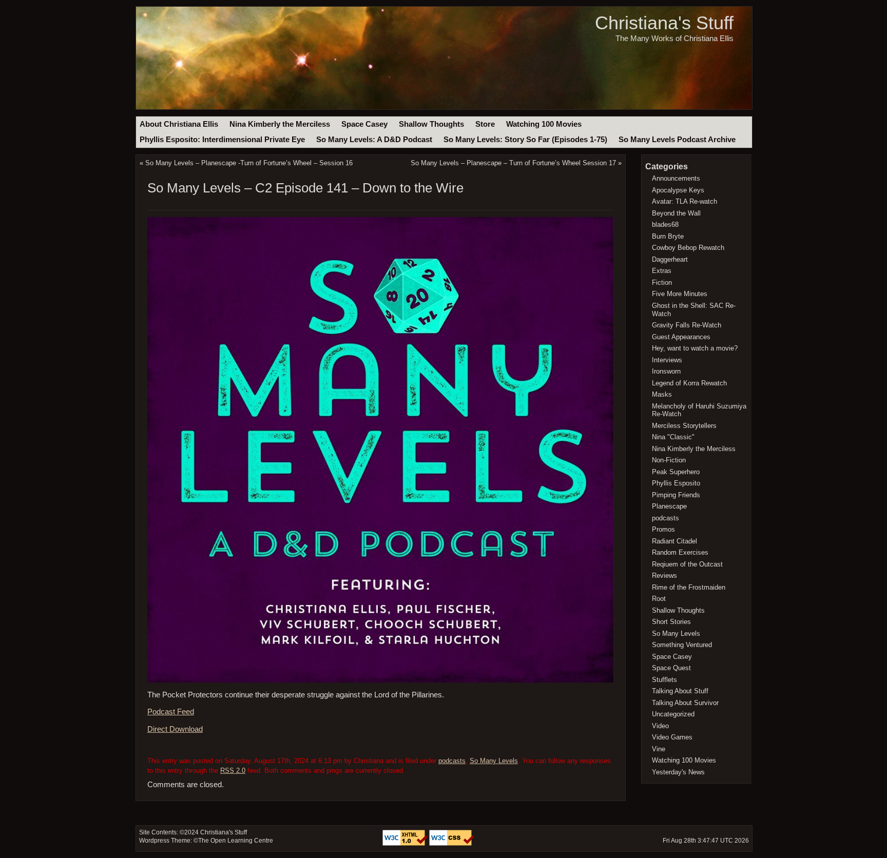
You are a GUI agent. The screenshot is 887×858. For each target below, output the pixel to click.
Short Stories (671, 622)
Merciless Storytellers (684, 426)
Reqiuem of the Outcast (687, 564)
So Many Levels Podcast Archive (677, 139)
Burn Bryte (668, 236)
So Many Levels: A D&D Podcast (374, 139)
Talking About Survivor (685, 703)
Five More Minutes (679, 294)
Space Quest (671, 668)
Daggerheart (670, 259)
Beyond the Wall (676, 213)
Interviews (667, 360)
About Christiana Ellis (179, 124)
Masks (662, 394)
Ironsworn (666, 371)
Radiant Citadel (674, 541)
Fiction (662, 282)
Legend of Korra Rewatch (689, 383)
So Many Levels (494, 761)
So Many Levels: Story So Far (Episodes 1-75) (525, 139)
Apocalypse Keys (678, 190)
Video (660, 726)
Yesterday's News (678, 772)
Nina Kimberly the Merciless (279, 124)
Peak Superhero (676, 472)
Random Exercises (680, 552)
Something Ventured (682, 645)
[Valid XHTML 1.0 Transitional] (405, 843)
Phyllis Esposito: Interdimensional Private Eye (222, 139)
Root (659, 598)
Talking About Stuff (680, 691)
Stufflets (664, 680)
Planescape (669, 506)
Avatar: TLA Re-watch (684, 201)
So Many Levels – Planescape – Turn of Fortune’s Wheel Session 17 (513, 163)
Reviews (664, 575)
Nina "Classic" (673, 437)
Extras (661, 271)
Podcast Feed (170, 712)
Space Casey (364, 124)
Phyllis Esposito (676, 483)
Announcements (676, 178)
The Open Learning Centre (235, 840)
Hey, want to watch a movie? (695, 348)
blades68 (665, 224)
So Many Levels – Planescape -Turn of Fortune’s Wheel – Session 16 (249, 163)
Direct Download (175, 729)
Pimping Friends (676, 495)
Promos (663, 529)
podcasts (452, 761)
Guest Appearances (681, 337)
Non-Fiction (669, 460)
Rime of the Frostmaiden (688, 587)
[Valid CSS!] (451, 843)
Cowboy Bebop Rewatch (688, 247)
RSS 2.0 (232, 770)
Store (485, 124)
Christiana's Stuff (664, 22)
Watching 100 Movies (544, 124)
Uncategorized (673, 714)
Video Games (672, 737)
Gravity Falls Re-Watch (686, 325)
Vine (658, 749)
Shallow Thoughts (431, 124)
